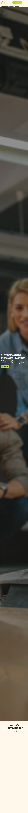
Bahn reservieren (17, 2)
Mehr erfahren (5, 366)
